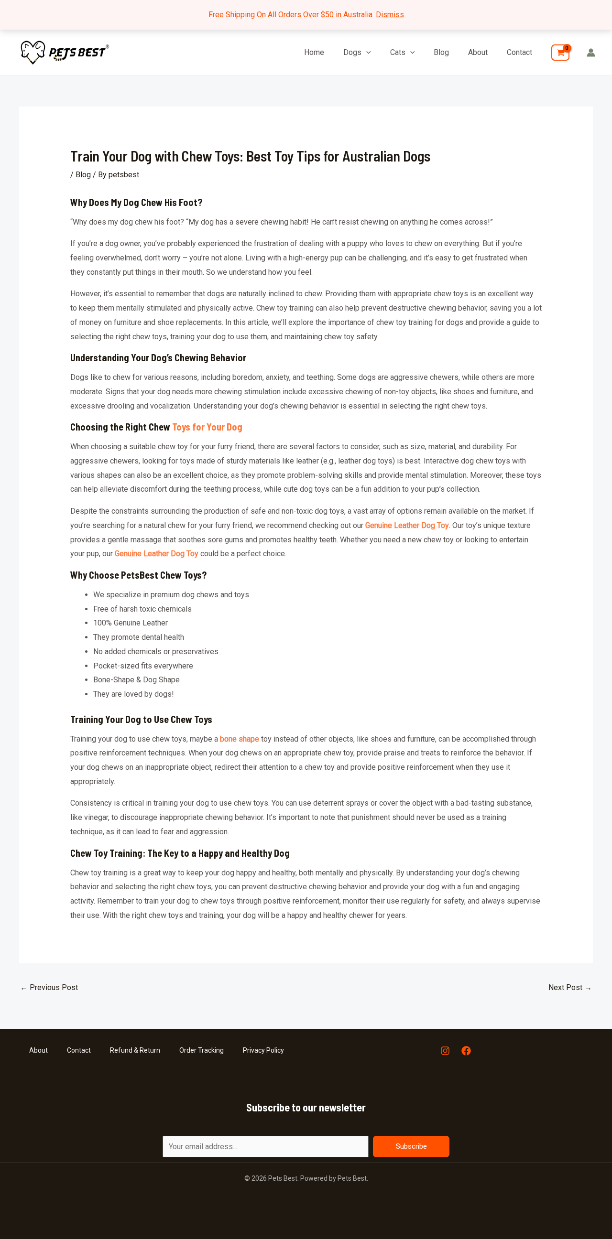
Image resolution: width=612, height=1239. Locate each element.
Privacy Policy (263, 1050)
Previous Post (49, 987)
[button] (366, 52)
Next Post (570, 987)
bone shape (239, 738)
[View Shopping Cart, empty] (560, 52)
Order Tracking (201, 1050)
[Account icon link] (591, 52)
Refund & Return (135, 1050)
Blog (441, 52)
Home (314, 52)
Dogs (352, 52)
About (478, 52)
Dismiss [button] (390, 14)
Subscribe (411, 1146)
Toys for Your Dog (207, 426)
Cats (397, 52)
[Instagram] (445, 1051)
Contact (519, 52)
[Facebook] (466, 1051)
